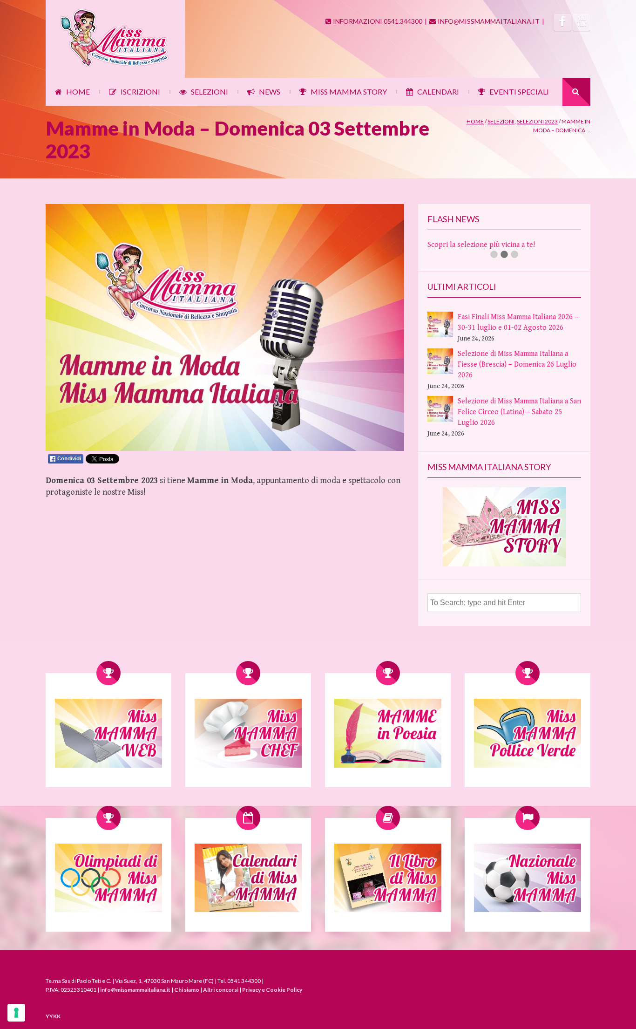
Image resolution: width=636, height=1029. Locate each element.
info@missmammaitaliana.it (135, 989)
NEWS (269, 91)
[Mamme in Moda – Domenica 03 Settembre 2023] (225, 448)
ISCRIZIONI (140, 91)
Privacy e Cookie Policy (272, 989)
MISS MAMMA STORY (349, 91)
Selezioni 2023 (537, 121)
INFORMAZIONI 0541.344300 (377, 21)
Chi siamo (186, 989)
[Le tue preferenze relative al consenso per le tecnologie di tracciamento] (16, 1013)
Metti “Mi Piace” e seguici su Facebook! (490, 244)
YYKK (53, 1016)
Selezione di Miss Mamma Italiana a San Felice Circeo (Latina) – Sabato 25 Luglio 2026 (519, 412)
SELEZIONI (209, 91)
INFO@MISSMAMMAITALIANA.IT (489, 21)
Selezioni (500, 121)
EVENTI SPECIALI (519, 91)
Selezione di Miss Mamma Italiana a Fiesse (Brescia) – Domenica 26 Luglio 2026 (517, 364)
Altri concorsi (220, 989)
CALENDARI (438, 91)
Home (475, 121)
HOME (78, 91)
